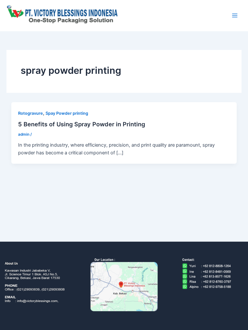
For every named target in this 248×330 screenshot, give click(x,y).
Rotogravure (30, 113)
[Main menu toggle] (235, 15)
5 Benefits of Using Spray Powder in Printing (81, 124)
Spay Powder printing (67, 113)
